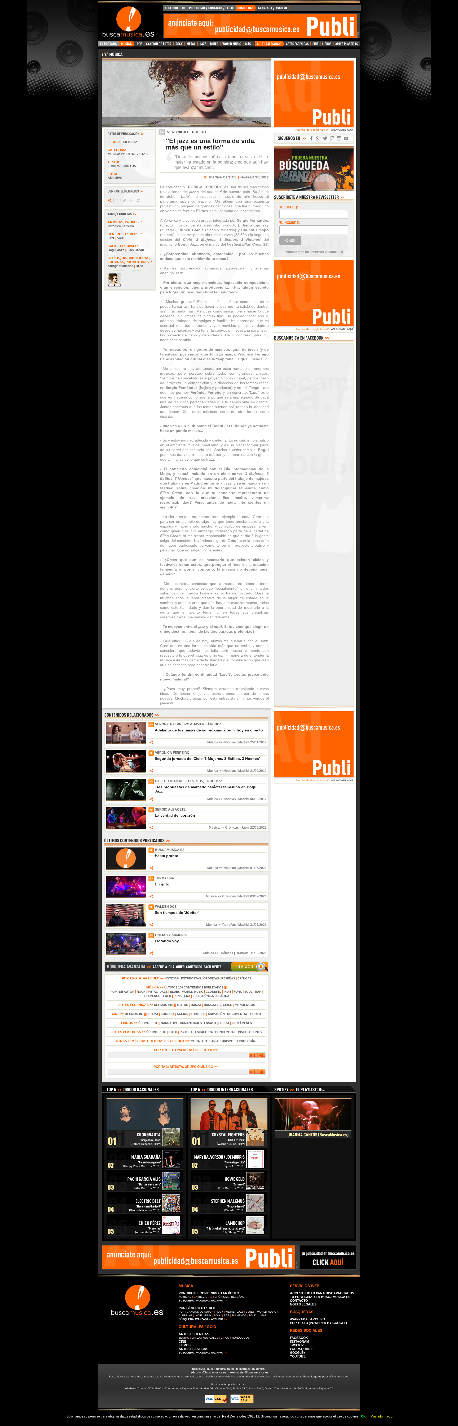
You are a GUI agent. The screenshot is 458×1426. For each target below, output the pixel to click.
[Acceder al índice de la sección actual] (164, 56)
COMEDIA (167, 1014)
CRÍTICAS (244, 978)
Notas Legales (312, 1376)
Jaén (245, 827)
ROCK (141, 991)
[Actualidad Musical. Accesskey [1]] (127, 45)
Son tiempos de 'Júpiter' (177, 912)
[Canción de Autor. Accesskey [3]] (158, 45)
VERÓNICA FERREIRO (172, 753)
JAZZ (164, 991)
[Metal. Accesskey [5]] (191, 45)
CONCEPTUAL (225, 1032)
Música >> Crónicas (224, 827)
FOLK (167, 995)
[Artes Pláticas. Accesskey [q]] (346, 45)
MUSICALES (212, 1005)
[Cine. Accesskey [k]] (315, 45)
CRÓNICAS (211, 978)
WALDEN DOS (166, 907)
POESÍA (223, 1023)
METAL (153, 991)
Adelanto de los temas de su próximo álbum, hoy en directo (209, 730)
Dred (139, 266)
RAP (258, 991)
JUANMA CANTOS (222, 177)
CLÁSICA (222, 995)
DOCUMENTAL (237, 1014)
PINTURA (186, 1032)
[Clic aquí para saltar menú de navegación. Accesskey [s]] (229, 4)
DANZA (196, 1005)
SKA (187, 995)
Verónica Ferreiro (121, 226)
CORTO (255, 1014)
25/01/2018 (258, 742)
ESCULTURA (204, 1032)
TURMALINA (164, 878)
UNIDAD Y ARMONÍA (171, 935)
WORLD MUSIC (192, 991)
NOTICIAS (172, 978)
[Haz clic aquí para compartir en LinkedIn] (138, 200)
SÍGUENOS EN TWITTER (325, 138)
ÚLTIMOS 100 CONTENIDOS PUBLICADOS (193, 987)
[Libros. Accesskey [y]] (326, 45)
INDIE (227, 991)
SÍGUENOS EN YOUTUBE (345, 138)
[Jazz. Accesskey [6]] (202, 45)
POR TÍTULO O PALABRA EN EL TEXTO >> (186, 1050)
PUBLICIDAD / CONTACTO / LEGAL (211, 9)
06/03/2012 (258, 799)
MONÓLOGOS (245, 1005)
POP (114, 991)
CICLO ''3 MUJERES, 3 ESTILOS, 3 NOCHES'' (189, 781)
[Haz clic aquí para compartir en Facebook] (116, 200)
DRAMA (152, 1014)
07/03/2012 (129, 142)
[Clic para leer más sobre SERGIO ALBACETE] (126, 828)
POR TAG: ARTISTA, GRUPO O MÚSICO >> (186, 1067)
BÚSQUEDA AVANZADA (263, 9)
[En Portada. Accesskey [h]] (109, 45)
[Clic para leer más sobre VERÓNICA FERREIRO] (126, 771)
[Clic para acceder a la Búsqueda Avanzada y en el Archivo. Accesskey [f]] (186, 971)
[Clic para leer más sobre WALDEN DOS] (126, 925)
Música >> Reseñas (221, 925)
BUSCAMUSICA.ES (169, 850)
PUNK (178, 995)
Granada (242, 953)
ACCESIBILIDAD (175, 9)
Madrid (243, 742)
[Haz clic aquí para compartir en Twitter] (123, 200)
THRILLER (198, 1014)
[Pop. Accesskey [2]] (139, 45)
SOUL (248, 991)
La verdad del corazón (175, 815)
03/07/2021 (258, 896)
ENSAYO (210, 1023)
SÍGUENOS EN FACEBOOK (311, 138)
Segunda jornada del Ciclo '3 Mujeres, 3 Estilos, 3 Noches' (207, 758)
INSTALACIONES (250, 1032)
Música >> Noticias (221, 742)
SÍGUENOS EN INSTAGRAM (339, 138)
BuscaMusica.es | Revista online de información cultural (228, 1368)
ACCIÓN (182, 1014)
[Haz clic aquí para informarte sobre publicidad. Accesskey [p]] (328, 1268)
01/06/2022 (258, 868)
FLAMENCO (152, 995)
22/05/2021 (258, 827)
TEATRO (182, 1005)
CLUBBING (213, 991)
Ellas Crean (135, 250)
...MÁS (262, 1315)
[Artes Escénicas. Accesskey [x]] (297, 45)
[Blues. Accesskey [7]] (214, 45)
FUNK (238, 991)
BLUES (175, 991)
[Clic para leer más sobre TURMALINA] (126, 897)
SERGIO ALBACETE (170, 809)
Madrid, (246, 177)
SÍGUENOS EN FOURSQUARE (332, 138)
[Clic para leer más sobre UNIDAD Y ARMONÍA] (126, 954)
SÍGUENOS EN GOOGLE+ (318, 138)
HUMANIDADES (191, 1023)
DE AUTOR (126, 991)
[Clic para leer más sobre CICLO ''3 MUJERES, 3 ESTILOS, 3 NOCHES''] (126, 800)
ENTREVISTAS (191, 978)
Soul (120, 238)
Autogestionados (120, 266)
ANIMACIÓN (216, 1014)
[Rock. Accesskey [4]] (179, 45)
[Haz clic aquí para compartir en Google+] (131, 200)
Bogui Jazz (116, 250)
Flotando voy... (168, 941)
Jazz (111, 238)
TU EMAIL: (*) (289, 207)
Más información (382, 1416)
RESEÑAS (228, 978)
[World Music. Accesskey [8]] (231, 45)
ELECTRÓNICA (203, 995)
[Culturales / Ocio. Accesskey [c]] (269, 45)
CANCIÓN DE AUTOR (200, 1311)
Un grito (162, 884)
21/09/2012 (258, 771)
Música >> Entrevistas (128, 154)
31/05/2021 (258, 925)
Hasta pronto (166, 856)
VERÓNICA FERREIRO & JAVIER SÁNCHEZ (188, 724)
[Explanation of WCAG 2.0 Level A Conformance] (242, 1402)
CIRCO (227, 1005)
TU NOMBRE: (289, 223)
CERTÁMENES (242, 1023)
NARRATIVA (169, 1023)
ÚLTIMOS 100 (163, 1005)
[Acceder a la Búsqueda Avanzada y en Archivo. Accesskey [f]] (314, 190)
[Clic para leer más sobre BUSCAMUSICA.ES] (126, 869)
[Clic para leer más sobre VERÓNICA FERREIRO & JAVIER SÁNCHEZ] (126, 743)
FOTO (173, 1032)
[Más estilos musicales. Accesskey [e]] (249, 45)
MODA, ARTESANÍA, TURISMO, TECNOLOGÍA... (224, 1041)
